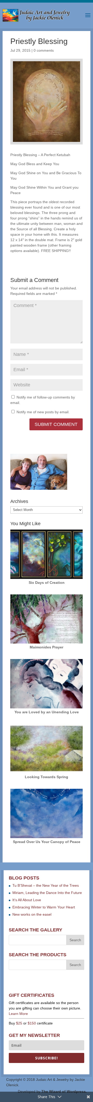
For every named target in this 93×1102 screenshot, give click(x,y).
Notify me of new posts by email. (43, 412)
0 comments (44, 50)
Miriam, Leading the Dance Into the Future (47, 893)
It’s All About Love (26, 900)
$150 (32, 1023)
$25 (19, 1023)
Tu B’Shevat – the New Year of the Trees (45, 885)
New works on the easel (31, 914)
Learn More (18, 1014)
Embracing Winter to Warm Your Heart (43, 907)
